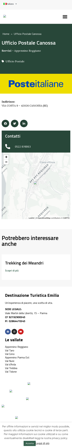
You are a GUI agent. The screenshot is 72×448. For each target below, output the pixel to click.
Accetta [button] (30, 443)
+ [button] (6, 157)
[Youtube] (21, 332)
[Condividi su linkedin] (24, 123)
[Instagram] (14, 332)
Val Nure (9, 361)
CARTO (66, 218)
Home (6, 34)
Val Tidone (11, 372)
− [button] (6, 162)
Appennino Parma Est (17, 357)
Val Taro (9, 350)
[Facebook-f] (8, 332)
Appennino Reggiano (27, 50)
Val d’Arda (10, 364)
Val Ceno (10, 354)
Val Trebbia (11, 368)
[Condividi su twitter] (14, 123)
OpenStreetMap (44, 218)
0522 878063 (23, 147)
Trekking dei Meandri (24, 263)
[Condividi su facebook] (5, 123)
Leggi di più (42, 443)
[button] (65, 16)
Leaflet (31, 218)
